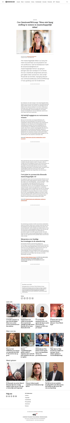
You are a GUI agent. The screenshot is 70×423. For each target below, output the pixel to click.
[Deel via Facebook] (27, 298)
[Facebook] (11, 396)
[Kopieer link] (22, 298)
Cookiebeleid (25, 416)
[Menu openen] (3, 2)
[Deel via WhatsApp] (25, 298)
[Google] (7, 396)
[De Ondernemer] (10, 2)
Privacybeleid (30, 416)
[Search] (67, 2)
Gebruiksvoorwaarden (43, 416)
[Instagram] (13, 396)
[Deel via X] (30, 298)
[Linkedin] (9, 396)
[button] (36, 416)
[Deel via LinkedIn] (33, 298)
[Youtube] (16, 396)
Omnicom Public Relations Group (28, 257)
